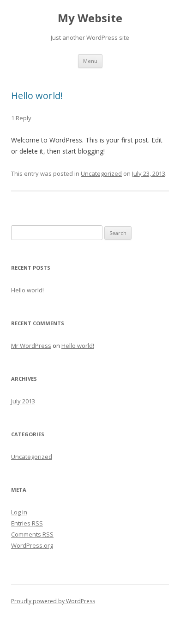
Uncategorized (101, 173)
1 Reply (21, 118)
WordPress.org (32, 545)
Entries (27, 523)
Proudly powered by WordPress (53, 601)
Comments (32, 534)
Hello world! (37, 95)
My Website (90, 18)
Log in (19, 512)
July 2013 (23, 401)
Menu (90, 60)
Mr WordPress (31, 345)
